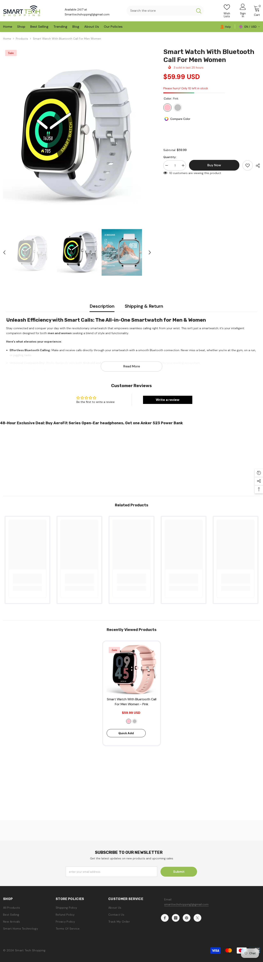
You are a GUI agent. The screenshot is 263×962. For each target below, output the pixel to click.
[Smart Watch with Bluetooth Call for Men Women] (132, 670)
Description (102, 306)
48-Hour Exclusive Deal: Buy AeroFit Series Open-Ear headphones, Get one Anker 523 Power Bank (91, 423)
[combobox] (160, 11)
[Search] (165, 11)
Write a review (167, 400)
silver (134, 721)
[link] (225, 26)
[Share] (256, 166)
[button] (4, 252)
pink (128, 721)
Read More (131, 366)
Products (22, 38)
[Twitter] (197, 918)
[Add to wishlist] (247, 165)
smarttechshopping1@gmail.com (186, 904)
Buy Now (131, 954)
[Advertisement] (123, 459)
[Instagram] (176, 918)
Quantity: (169, 157)
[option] (77, 133)
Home (7, 38)
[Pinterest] (186, 918)
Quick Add (126, 733)
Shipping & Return (144, 306)
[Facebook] (165, 918)
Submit (179, 871)
